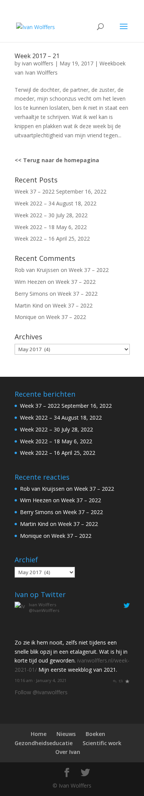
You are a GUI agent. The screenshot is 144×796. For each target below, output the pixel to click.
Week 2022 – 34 (35, 203)
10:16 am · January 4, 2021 (40, 680)
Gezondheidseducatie (44, 743)
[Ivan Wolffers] (20, 633)
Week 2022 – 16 (35, 238)
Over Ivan (67, 751)
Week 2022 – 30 (35, 215)
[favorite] (126, 680)
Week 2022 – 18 (35, 227)
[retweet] (120, 680)
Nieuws (66, 733)
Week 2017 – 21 (37, 56)
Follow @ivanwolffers (41, 692)
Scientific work (102, 743)
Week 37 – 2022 (35, 191)
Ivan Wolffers (42, 604)
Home (38, 733)
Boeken (95, 733)
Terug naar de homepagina (61, 160)
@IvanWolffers (44, 610)
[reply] (114, 680)
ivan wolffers (37, 63)
